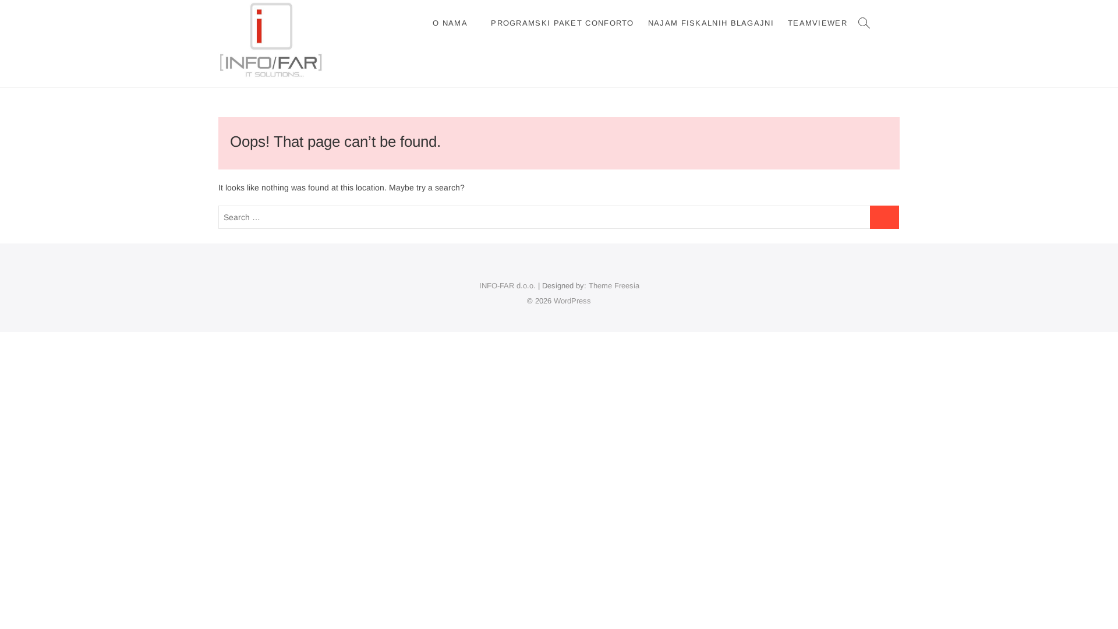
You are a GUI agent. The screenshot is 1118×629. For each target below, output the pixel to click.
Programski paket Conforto (562, 23)
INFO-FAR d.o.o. (507, 285)
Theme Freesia (614, 285)
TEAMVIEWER (817, 23)
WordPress (572, 300)
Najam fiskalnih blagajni (711, 23)
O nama (450, 23)
